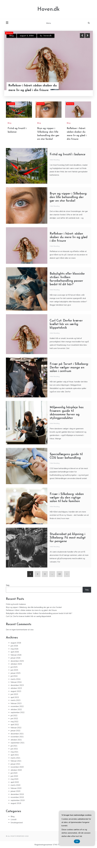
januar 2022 (15, 730)
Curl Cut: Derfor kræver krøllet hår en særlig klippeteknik (66, 324)
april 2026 (15, 652)
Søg (7, 585)
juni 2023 (14, 694)
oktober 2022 (16, 709)
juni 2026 (14, 646)
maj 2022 (14, 721)
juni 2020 (14, 776)
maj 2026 (14, 649)
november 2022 (17, 706)
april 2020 (15, 782)
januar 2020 (15, 791)
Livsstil (13, 819)
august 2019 (16, 803)
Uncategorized (17, 822)
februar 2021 (16, 761)
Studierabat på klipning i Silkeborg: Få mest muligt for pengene (68, 538)
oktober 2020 (16, 770)
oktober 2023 (16, 688)
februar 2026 (16, 655)
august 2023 (16, 691)
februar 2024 (16, 682)
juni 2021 (14, 749)
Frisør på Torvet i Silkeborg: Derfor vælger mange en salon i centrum (69, 367)
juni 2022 (14, 718)
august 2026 (16, 643)
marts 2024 (15, 679)
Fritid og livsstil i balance (26, 92)
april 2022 (15, 724)
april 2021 (15, 755)
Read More (83, 93)
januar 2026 (15, 658)
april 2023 (15, 697)
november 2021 (17, 736)
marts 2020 (15, 785)
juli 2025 (14, 667)
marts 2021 (15, 758)
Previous (82, 35)
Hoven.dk (48, 9)
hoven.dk (49, 38)
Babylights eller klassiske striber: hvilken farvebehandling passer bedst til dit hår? (39, 613)
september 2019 (17, 800)
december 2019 (17, 794)
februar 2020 (16, 788)
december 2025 (17, 661)
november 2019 (17, 797)
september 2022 (17, 712)
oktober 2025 (16, 664)
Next (87, 35)
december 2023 (17, 685)
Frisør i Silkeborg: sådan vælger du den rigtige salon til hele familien (67, 498)
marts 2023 (15, 700)
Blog (11, 38)
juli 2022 (14, 715)
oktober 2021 (16, 740)
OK (77, 841)
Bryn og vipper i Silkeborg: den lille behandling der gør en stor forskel (68, 197)
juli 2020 (14, 773)
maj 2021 (14, 752)
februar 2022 (16, 727)
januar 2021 (15, 764)
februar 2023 (16, 703)
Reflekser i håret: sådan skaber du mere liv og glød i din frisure (68, 237)
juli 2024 (14, 676)
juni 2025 (14, 670)
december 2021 (17, 734)
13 (59, 574)
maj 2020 (14, 779)
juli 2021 (14, 746)
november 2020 (17, 767)
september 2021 (17, 743)
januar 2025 (15, 673)
